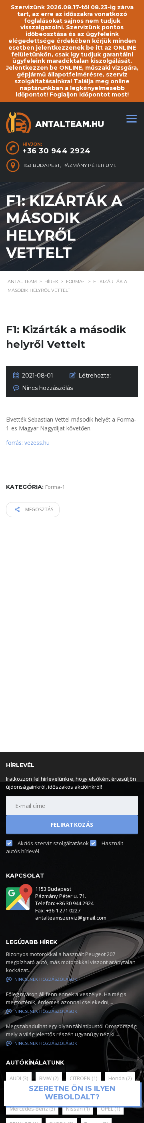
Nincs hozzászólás (47, 388)
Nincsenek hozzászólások (45, 979)
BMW (48, 1078)
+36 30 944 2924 (56, 151)
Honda (120, 1078)
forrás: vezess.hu (28, 442)
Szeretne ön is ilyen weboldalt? (72, 1093)
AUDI (19, 1078)
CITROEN (83, 1078)
